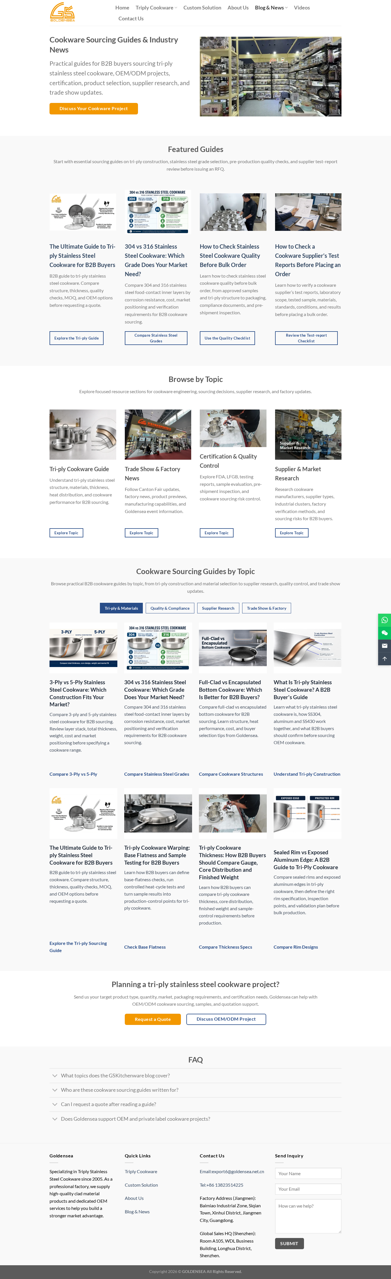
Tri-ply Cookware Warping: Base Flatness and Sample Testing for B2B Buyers (157, 854)
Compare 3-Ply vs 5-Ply (73, 774)
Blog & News (269, 8)
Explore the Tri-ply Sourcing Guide (78, 946)
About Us (238, 8)
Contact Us (131, 18)
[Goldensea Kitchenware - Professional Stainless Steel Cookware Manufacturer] (78, 13)
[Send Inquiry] (384, 645)
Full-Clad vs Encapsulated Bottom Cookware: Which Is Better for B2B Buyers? (230, 689)
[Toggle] (55, 1076)
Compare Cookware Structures (231, 774)
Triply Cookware (154, 8)
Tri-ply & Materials (121, 608)
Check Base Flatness (145, 946)
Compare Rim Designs (296, 946)
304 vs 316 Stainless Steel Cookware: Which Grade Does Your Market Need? (155, 689)
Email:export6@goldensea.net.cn (232, 1171)
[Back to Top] (384, 658)
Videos (302, 8)
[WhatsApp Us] (384, 620)
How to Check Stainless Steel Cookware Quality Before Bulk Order (230, 255)
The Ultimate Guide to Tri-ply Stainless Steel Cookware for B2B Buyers (82, 255)
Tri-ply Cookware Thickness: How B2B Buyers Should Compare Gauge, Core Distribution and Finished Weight (232, 862)
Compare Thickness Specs (225, 946)
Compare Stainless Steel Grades (156, 774)
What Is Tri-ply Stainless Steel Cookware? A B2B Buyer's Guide (303, 689)
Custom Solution (202, 8)
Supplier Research (218, 608)
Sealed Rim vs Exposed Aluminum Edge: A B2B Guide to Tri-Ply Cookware (306, 859)
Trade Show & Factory (266, 608)
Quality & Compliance (170, 608)
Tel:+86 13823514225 (221, 1185)
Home (122, 8)
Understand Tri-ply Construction (307, 774)
